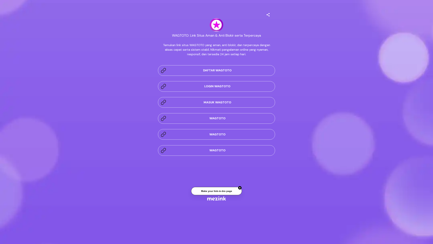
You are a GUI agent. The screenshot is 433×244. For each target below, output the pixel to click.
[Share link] (268, 14)
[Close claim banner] (240, 188)
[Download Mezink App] (216, 198)
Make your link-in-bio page (216, 191)
